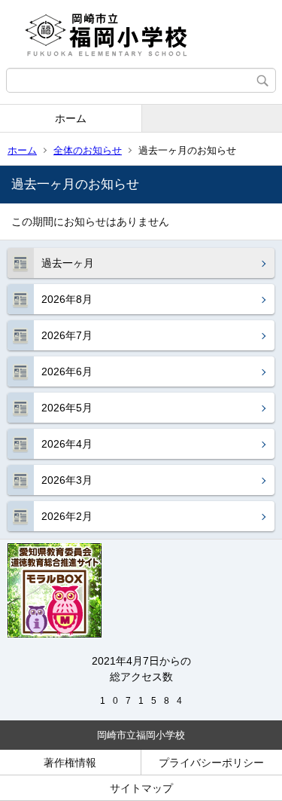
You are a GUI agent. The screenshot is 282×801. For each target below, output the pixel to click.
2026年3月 (66, 480)
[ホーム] (141, 34)
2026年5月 (66, 408)
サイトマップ (141, 788)
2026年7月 (66, 335)
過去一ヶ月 (67, 263)
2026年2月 (66, 516)
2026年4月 (66, 444)
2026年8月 (66, 299)
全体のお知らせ (87, 150)
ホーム (70, 118)
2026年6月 (66, 371)
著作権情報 (70, 763)
